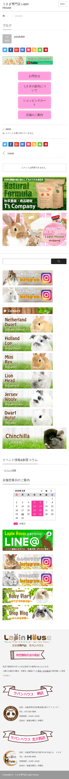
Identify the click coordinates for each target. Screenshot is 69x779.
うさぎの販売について (34, 88)
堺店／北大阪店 (44, 671)
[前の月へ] (41, 491)
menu (62, 4)
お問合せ (34, 76)
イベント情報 (10, 470)
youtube (11, 153)
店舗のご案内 (34, 114)
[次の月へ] (52, 491)
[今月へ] (46, 491)
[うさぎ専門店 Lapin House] (16, 6)
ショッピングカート (34, 102)
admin (8, 129)
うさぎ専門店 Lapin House (26, 775)
